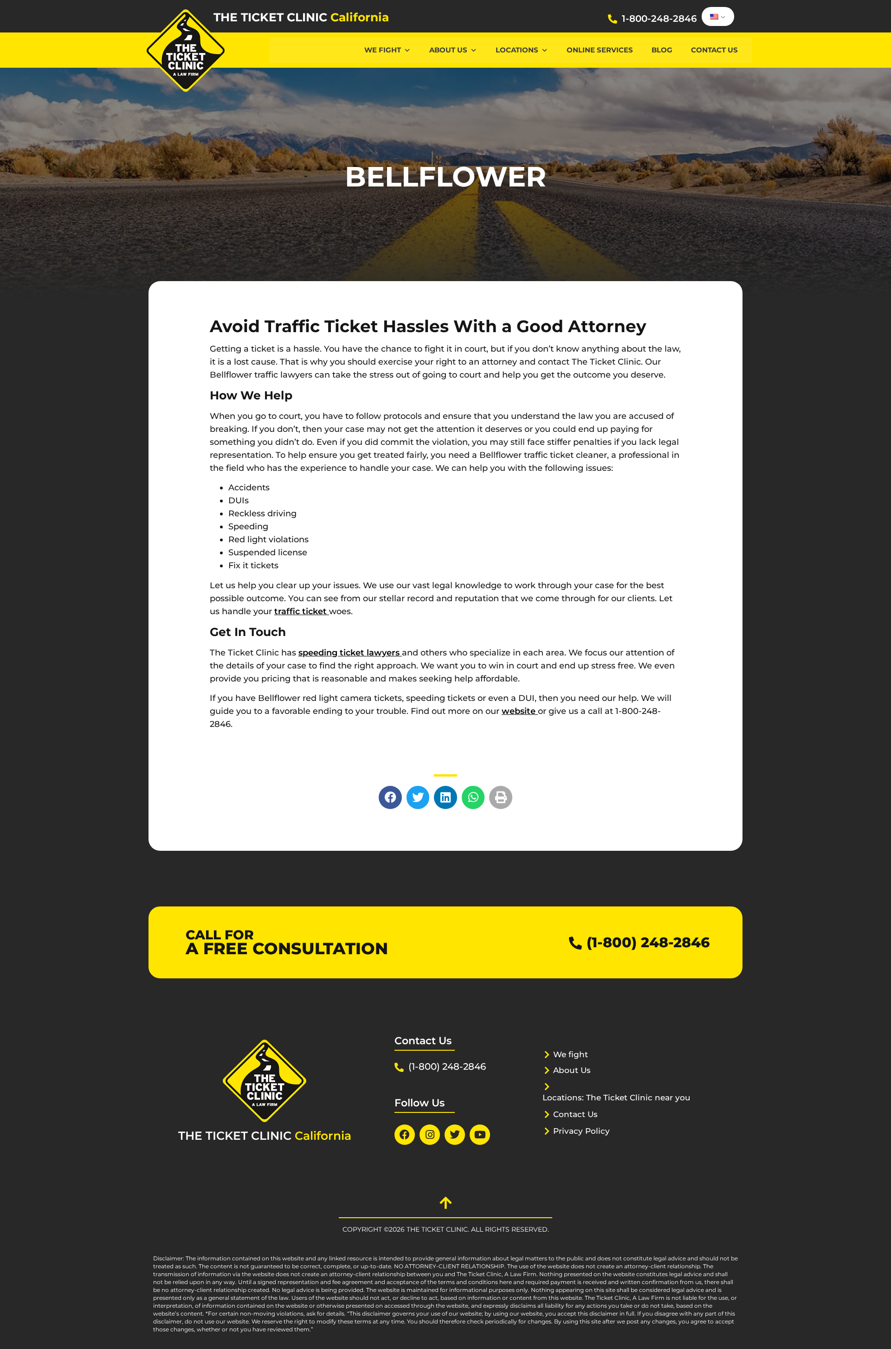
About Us (448, 49)
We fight (570, 1054)
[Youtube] (480, 1134)
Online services (600, 49)
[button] (390, 797)
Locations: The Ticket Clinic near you (616, 1097)
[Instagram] (430, 1134)
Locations (517, 49)
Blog (662, 49)
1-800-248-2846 (659, 18)
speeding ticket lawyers (350, 653)
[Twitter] (455, 1134)
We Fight (382, 49)
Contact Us (714, 49)
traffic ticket (301, 611)
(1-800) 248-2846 (648, 942)
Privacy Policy (581, 1131)
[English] (716, 17)
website (520, 711)
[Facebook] (404, 1134)
